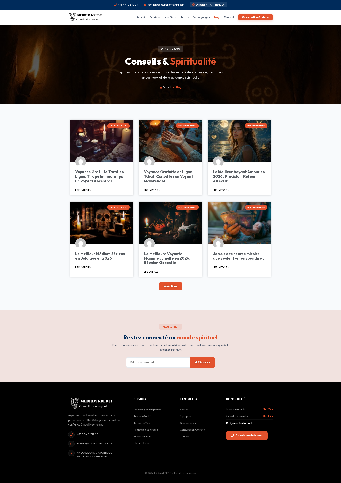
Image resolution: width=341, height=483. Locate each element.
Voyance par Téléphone (147, 409)
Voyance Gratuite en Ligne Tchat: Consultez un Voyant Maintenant (168, 176)
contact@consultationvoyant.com (165, 4)
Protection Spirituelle (146, 429)
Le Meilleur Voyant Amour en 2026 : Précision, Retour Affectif (239, 176)
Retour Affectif (142, 416)
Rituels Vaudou (142, 436)
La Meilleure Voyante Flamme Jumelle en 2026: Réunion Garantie (167, 258)
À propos (185, 416)
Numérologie (141, 443)
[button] (170, 286)
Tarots (185, 17)
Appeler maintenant (249, 435)
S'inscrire (203, 362)
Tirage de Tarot (142, 423)
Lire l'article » (83, 190)
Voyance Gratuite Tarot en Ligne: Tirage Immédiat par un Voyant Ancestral (100, 176)
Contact (229, 17)
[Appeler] (329, 453)
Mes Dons (170, 17)
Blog (217, 17)
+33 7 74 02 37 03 (128, 4)
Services (155, 17)
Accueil (141, 17)
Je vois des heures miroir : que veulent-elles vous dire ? (238, 255)
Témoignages (201, 17)
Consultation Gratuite (255, 17)
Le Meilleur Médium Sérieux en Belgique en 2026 (100, 255)
